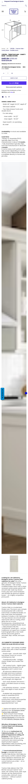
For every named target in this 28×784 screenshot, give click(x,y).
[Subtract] (4, 73)
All (7, 48)
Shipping (4, 63)
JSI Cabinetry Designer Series (11, 67)
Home (3, 48)
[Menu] (3, 11)
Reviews (2, 394)
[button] (25, 11)
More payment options (14, 87)
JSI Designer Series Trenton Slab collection (13, 711)
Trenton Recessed (8, 717)
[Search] (26, 5)
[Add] (12, 73)
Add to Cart (14, 78)
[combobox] (13, 5)
